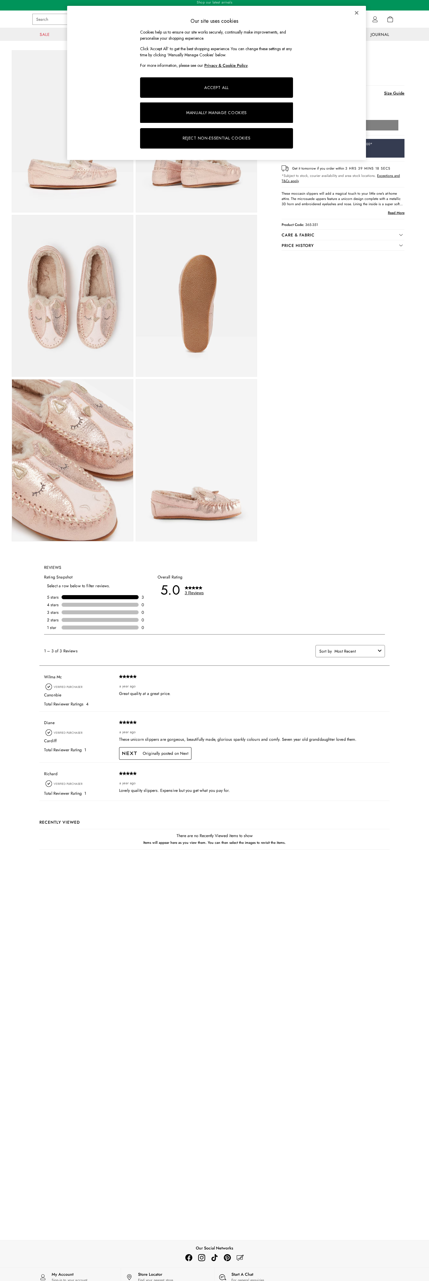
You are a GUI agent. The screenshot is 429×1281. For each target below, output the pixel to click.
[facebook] (188, 1257)
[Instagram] (201, 1257)
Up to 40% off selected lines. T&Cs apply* (214, 5)
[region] (216, 83)
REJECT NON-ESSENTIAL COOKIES (217, 138)
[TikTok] (214, 1257)
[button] (343, 235)
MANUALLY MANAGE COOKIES (216, 113)
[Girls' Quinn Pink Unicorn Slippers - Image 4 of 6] (196, 296)
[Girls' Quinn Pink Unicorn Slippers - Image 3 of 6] (72, 296)
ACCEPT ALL (216, 87)
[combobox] (355, 651)
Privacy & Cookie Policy (226, 65)
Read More (396, 212)
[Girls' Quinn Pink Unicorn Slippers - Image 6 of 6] (196, 460)
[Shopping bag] (390, 19)
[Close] (356, 12)
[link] (375, 19)
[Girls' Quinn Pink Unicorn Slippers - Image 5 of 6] (72, 460)
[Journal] (240, 1257)
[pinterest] (227, 1257)
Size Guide (394, 93)
